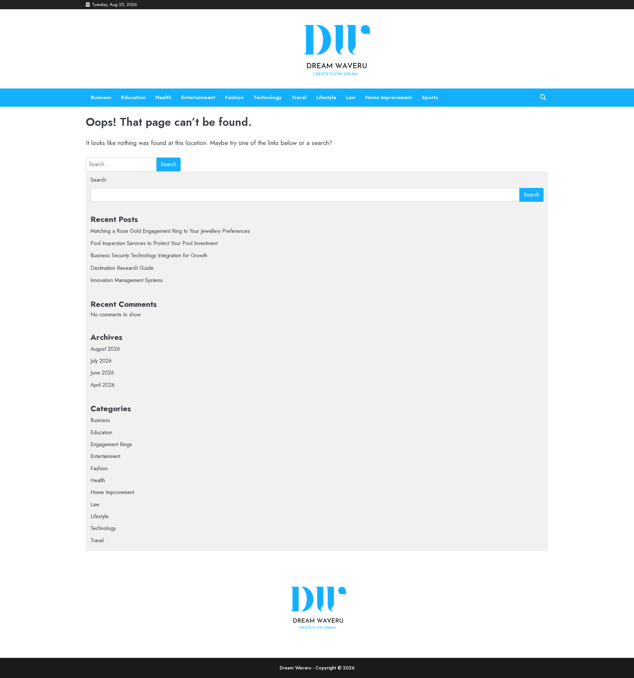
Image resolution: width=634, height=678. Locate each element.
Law (350, 97)
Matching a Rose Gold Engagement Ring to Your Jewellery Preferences (170, 231)
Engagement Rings (111, 444)
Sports (430, 97)
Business (101, 97)
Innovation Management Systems (126, 280)
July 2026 (101, 361)
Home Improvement (388, 97)
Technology (268, 97)
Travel (299, 97)
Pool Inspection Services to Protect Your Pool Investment (154, 243)
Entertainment (198, 97)
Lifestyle (326, 97)
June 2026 (102, 372)
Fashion (234, 97)
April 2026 (102, 385)
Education (133, 97)
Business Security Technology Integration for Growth (148, 255)
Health (163, 97)
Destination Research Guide (122, 268)
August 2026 (105, 349)
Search (98, 180)
